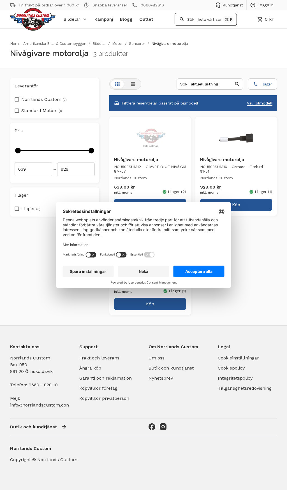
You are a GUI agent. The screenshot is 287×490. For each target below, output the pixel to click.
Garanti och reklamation (105, 378)
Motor (117, 43)
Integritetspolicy (235, 378)
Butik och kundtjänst (171, 368)
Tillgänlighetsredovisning (245, 388)
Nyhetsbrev (161, 378)
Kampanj (103, 19)
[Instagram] (163, 426)
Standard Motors (41, 110)
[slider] (18, 150)
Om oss (157, 358)
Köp (236, 204)
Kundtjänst (233, 5)
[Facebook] (152, 426)
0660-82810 (152, 5)
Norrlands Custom (44, 99)
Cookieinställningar (238, 358)
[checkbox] (17, 98)
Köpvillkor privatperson (104, 398)
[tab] (117, 84)
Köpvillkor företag (98, 388)
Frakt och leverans (99, 358)
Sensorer (137, 43)
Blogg (126, 19)
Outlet (146, 19)
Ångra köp (90, 368)
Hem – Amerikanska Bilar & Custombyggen (48, 43)
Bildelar (71, 19)
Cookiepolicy (231, 368)
